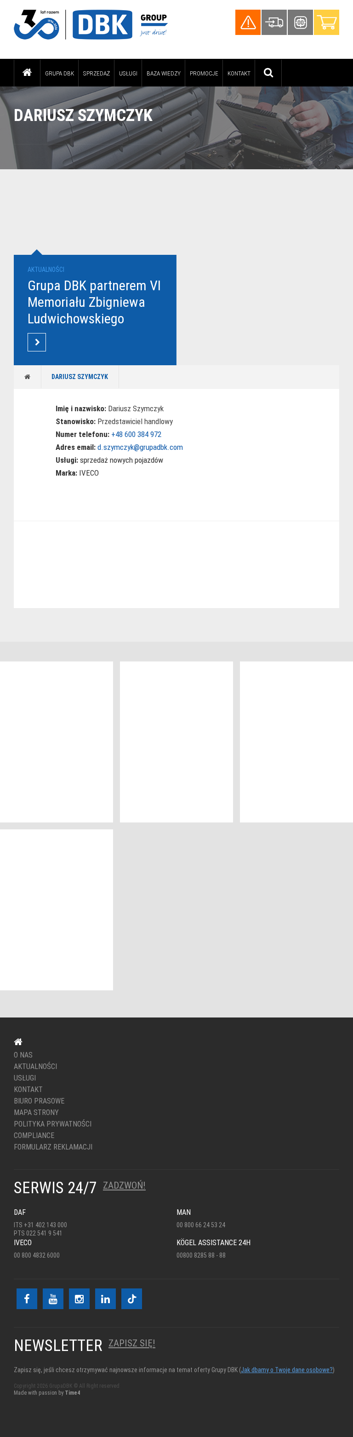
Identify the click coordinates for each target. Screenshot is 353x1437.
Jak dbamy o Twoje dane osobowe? (287, 1370)
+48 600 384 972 (136, 434)
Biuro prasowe (39, 1101)
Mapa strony (36, 1113)
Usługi (128, 73)
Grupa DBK (59, 73)
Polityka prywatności (52, 1124)
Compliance (34, 1136)
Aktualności (35, 1067)
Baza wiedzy (164, 73)
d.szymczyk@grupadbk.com (140, 447)
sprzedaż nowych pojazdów (121, 460)
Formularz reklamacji (53, 1147)
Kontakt (239, 73)
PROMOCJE (204, 73)
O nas (23, 1055)
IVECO (89, 472)
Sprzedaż (96, 73)
